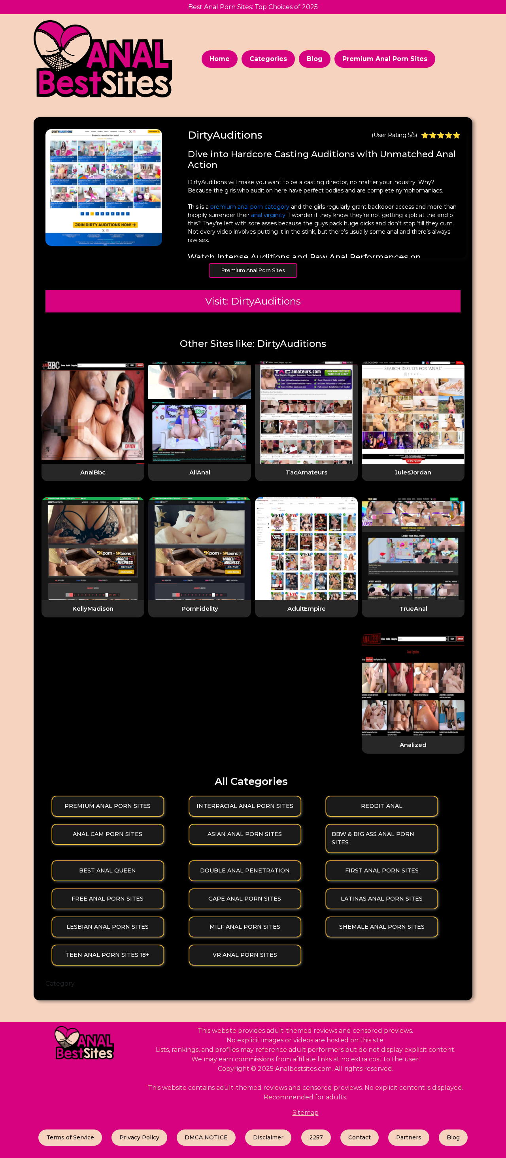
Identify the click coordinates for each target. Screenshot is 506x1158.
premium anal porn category (249, 206)
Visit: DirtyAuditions (253, 301)
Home (220, 59)
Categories (268, 59)
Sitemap (306, 1112)
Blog (315, 59)
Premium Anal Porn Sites (384, 59)
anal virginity (268, 215)
